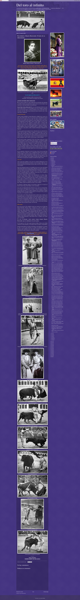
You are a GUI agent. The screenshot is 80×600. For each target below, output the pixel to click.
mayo (52, 335)
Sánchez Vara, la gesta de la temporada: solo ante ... (57, 275)
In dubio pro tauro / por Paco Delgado (55, 288)
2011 (51, 354)
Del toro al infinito (30, 4)
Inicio (33, 591)
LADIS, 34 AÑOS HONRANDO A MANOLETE (56, 187)
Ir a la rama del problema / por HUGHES (56, 290)
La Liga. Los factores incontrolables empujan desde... (57, 236)
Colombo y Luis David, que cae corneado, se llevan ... (57, 281)
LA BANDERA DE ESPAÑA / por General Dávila (56, 277)
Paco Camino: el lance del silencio (55, 226)
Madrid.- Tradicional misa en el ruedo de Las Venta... (57, 286)
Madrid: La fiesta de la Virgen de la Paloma (56, 287)
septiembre (53, 164)
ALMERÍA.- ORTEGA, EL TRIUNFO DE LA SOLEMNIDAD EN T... (56, 240)
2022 (51, 342)
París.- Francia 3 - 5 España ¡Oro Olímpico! (56, 322)
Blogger (44, 598)
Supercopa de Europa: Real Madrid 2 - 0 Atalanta (56, 289)
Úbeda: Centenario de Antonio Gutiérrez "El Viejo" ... (57, 295)
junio (52, 334)
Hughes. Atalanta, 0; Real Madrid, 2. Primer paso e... (57, 283)
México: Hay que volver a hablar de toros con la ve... (57, 310)
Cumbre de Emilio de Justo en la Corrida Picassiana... (57, 278)
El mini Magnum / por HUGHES (54, 199)
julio (52, 333)
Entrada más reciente (19, 591)
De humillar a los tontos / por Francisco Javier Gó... (57, 326)
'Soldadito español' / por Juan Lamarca (32, 558)
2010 (51, 355)
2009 (51, 356)
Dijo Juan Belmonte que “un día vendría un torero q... (57, 188)
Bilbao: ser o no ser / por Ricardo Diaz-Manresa (56, 263)
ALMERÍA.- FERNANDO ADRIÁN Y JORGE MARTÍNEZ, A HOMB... (56, 234)
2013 (51, 352)
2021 (51, 343)
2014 (51, 351)
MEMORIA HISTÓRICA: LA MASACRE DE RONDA (57, 306)
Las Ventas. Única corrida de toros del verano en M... (57, 276)
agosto (52, 165)
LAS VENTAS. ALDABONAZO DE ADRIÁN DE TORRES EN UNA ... (56, 280)
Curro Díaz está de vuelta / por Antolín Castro (56, 218)
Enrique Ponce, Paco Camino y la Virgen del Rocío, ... (57, 264)
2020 (51, 344)
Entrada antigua (46, 591)
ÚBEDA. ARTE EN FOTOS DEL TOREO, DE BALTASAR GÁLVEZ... (56, 175)
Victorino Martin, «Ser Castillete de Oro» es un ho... (57, 327)
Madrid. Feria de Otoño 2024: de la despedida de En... (57, 270)
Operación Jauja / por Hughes (54, 325)
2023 (51, 341)
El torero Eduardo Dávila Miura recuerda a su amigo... (57, 321)
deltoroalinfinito (53, 152)
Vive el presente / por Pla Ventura (55, 204)
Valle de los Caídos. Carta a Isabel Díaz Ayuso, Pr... (57, 195)
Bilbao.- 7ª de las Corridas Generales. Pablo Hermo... (57, 215)
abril (52, 336)
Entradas (52, 142)
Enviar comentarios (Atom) (23, 593)
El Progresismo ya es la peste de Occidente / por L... (57, 300)
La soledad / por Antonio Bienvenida (55, 282)
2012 (51, 353)
